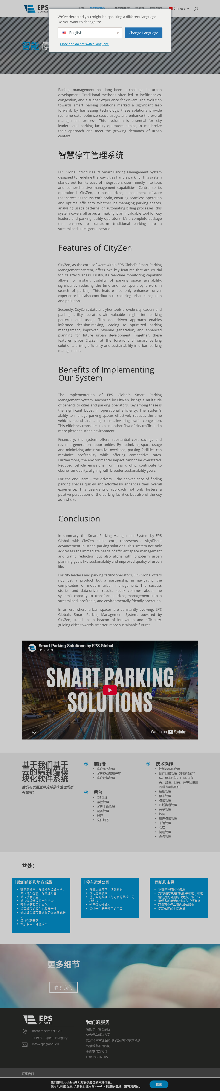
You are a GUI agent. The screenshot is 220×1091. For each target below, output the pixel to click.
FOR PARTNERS (97, 1057)
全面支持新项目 (96, 1051)
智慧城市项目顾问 (98, 1046)
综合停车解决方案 (98, 1035)
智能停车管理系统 (98, 1029)
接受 (159, 1084)
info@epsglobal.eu (45, 1044)
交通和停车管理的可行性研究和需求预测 (113, 1040)
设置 (70, 1086)
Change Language (143, 32)
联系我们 (63, 987)
